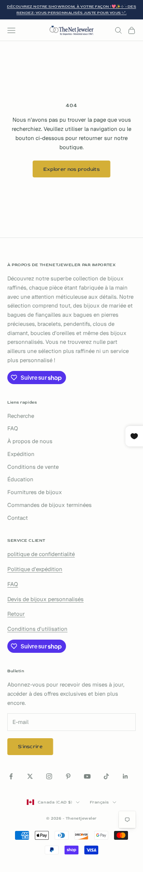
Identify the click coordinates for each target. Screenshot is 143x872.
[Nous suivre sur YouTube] (87, 776)
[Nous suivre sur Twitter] (30, 776)
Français (99, 802)
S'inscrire (30, 746)
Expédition (20, 453)
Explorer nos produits (71, 169)
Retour (16, 613)
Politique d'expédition (34, 569)
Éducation (20, 479)
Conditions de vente (33, 466)
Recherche (20, 415)
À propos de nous (29, 441)
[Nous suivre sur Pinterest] (68, 776)
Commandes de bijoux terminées (49, 504)
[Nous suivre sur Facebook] (11, 776)
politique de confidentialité (41, 554)
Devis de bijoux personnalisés (45, 599)
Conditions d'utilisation (37, 628)
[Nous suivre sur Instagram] (49, 776)
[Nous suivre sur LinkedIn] (125, 776)
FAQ (12, 428)
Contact (17, 517)
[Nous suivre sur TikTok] (106, 776)
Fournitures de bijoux (34, 492)
